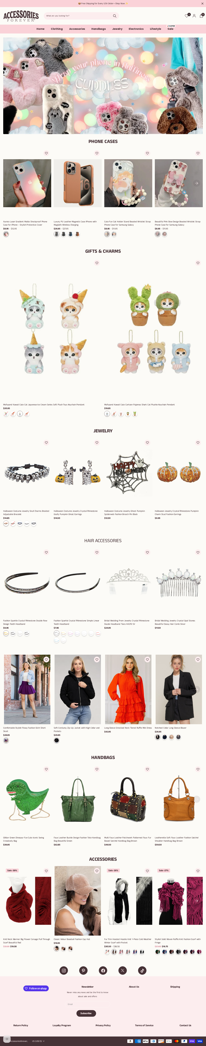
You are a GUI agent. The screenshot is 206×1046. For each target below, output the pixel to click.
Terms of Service (144, 1025)
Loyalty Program (62, 1025)
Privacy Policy (103, 1025)
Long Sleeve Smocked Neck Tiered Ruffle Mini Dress (128, 728)
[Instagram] (64, 970)
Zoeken (114, 15)
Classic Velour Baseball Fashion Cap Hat (72, 939)
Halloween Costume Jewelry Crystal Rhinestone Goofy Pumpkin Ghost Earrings (76, 512)
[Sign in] (194, 15)
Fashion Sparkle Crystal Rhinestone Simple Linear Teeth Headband (76, 622)
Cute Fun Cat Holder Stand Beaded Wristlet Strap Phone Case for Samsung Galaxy (127, 223)
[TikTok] (142, 970)
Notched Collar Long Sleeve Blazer (170, 728)
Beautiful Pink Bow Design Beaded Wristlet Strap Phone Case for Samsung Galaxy (177, 223)
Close (202, 3)
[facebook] (103, 970)
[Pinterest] (83, 970)
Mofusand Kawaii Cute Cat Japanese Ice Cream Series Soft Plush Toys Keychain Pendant (43, 404)
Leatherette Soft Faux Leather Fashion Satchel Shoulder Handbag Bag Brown (176, 839)
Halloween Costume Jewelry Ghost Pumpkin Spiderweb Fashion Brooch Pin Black (124, 512)
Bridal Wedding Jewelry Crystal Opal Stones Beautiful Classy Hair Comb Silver (175, 622)
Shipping (175, 987)
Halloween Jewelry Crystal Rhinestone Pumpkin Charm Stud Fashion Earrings (177, 512)
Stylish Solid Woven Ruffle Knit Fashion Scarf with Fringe (178, 941)
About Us (134, 987)
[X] (122, 970)
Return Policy (20, 1025)
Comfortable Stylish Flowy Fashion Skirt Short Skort (24, 729)
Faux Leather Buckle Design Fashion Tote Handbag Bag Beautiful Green (77, 839)
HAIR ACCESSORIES (103, 540)
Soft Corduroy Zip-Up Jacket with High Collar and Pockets (77, 729)
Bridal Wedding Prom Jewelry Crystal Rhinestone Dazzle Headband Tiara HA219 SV (126, 622)
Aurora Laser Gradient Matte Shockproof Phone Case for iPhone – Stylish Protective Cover (25, 223)
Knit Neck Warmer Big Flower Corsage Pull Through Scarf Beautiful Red (26, 941)
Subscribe (86, 1013)
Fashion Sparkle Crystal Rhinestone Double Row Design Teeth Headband (25, 622)
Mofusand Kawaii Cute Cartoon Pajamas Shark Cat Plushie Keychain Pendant (139, 404)
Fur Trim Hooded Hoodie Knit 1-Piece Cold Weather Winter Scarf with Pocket (127, 941)
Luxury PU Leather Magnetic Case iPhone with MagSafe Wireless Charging (75, 223)
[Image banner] (103, 86)
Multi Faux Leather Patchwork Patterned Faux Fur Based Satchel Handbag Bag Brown (127, 839)
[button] (46, 153)
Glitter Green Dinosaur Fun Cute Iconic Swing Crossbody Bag (23, 839)
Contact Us (185, 1025)
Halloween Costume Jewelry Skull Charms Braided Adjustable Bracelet (26, 512)
